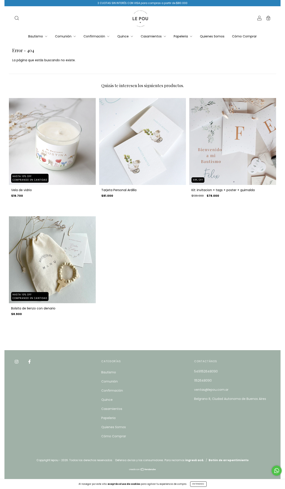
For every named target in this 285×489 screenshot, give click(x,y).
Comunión (63, 36)
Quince (123, 36)
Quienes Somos (212, 36)
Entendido (198, 484)
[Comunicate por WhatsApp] (277, 471)
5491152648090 (206, 371)
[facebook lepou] (29, 361)
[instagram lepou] (17, 361)
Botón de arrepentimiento (229, 460)
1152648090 (203, 380)
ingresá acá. (194, 460)
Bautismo (36, 36)
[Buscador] (16, 18)
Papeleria (181, 36)
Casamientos (152, 36)
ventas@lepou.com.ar (211, 389)
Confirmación (94, 36)
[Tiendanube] (143, 470)
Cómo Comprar (244, 36)
